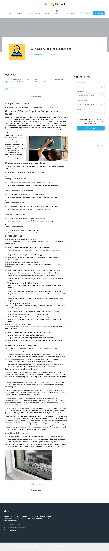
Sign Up (100, 13)
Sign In (88, 13)
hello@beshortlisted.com (16, 527)
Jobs (55, 13)
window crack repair (28, 270)
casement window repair (42, 444)
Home (9, 13)
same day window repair (30, 250)
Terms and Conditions (94, 121)
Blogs (47, 13)
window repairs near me (53, 278)
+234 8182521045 (14, 524)
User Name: (81, 83)
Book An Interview (33, 13)
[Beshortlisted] (54, 4)
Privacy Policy (93, 123)
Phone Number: (82, 100)
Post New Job (73, 13)
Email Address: (82, 91)
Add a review (38, 55)
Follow (52, 55)
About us (19, 13)
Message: (80, 109)
